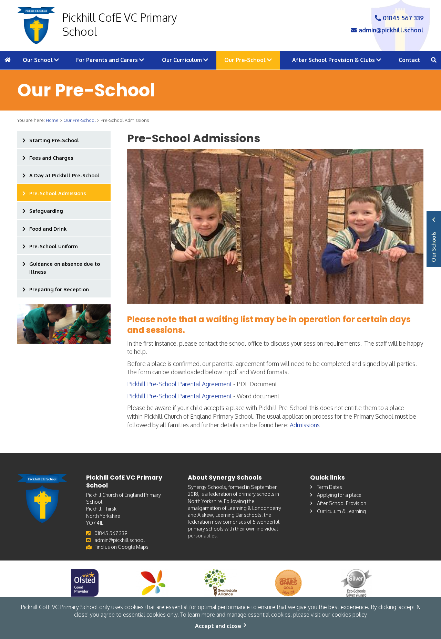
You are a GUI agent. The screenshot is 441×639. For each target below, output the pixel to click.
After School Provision (341, 503)
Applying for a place (339, 495)
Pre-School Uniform (53, 246)
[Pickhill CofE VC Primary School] (36, 25)
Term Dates (329, 487)
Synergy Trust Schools (434, 239)
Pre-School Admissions (57, 193)
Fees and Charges (51, 158)
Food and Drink (47, 229)
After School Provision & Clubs (334, 59)
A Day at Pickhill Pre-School (64, 175)
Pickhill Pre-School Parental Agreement (179, 384)
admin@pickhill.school (390, 30)
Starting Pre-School (54, 140)
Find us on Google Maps (121, 547)
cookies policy (349, 614)
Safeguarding (46, 211)
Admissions (305, 425)
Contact (409, 59)
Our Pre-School (245, 59)
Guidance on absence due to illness (64, 267)
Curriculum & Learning (341, 511)
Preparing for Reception (59, 289)
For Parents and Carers (107, 59)
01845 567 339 (402, 18)
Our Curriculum (182, 59)
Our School (38, 59)
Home (52, 120)
